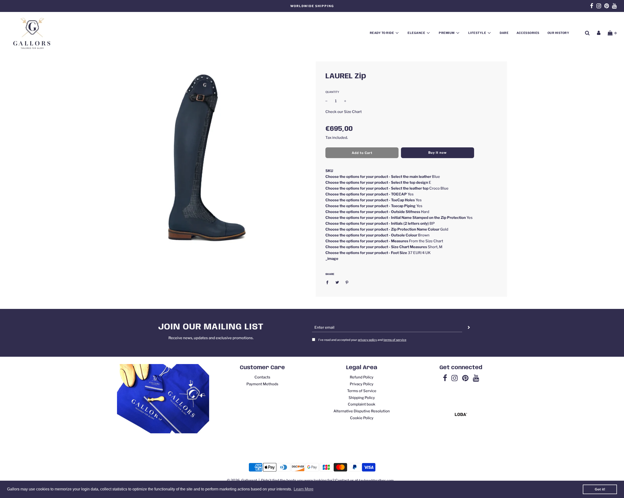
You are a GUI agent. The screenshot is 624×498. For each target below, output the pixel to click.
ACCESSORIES (528, 33)
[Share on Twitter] (337, 282)
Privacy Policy (361, 384)
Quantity (332, 92)
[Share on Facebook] (328, 282)
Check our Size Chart (343, 111)
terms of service (394, 340)
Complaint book (361, 404)
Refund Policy (361, 377)
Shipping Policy (362, 398)
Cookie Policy (361, 418)
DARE (504, 33)
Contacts (262, 377)
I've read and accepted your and (362, 340)
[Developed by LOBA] (461, 415)
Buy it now (437, 152)
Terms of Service (361, 391)
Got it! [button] (600, 489)
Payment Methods (262, 384)
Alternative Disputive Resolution (361, 411)
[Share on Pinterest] (347, 282)
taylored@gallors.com (376, 480)
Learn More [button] (303, 489)
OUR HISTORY (558, 33)
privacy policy (367, 340)
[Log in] (598, 33)
